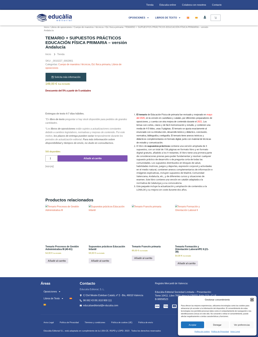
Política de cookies (202, 332)
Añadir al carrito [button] (57, 261)
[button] (252, 299)
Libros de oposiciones (61, 27)
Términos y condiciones (95, 322)
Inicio (46, 27)
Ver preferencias (242, 325)
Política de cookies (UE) (121, 322)
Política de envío (145, 322)
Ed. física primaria (114, 27)
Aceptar (192, 325)
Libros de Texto (166, 17)
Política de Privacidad (220, 332)
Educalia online (167, 5)
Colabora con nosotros (194, 5)
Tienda (149, 5)
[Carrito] (216, 18)
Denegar (217, 325)
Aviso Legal (235, 332)
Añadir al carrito (93, 158)
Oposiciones (137, 17)
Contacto (217, 5)
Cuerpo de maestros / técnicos (89, 27)
